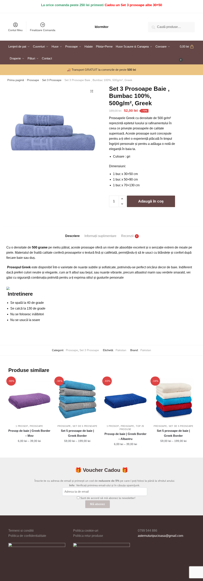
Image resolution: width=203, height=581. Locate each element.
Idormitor (101, 27)
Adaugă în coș (151, 201)
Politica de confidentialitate (27, 535)
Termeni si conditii (21, 530)
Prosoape (33, 80)
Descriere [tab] (72, 236)
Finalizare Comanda (42, 30)
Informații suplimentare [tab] (100, 236)
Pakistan (121, 350)
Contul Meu (15, 30)
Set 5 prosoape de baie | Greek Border (77, 433)
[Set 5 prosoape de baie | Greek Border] (77, 399)
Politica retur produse (88, 535)
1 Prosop (22, 426)
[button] (92, 91)
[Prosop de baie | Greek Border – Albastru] (125, 399)
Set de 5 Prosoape (85, 426)
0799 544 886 (147, 530)
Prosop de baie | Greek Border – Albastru (125, 436)
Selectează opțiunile (29, 452)
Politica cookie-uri (85, 530)
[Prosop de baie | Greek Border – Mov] (29, 399)
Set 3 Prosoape (51, 80)
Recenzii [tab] (127, 236)
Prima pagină (15, 80)
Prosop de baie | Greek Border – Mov (29, 433)
